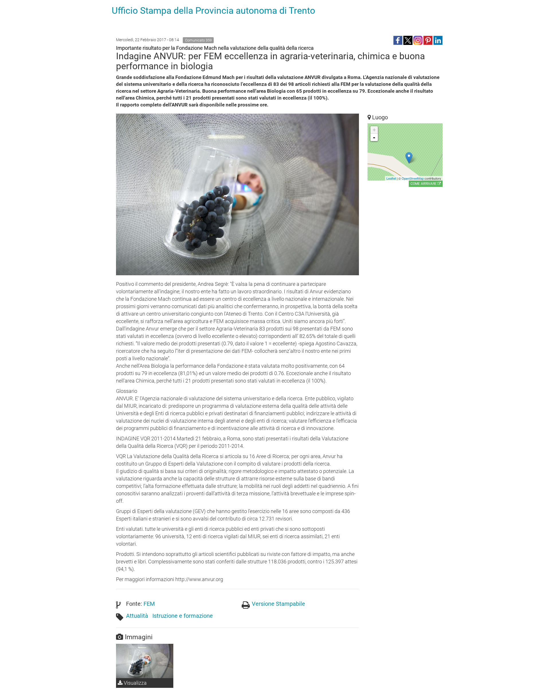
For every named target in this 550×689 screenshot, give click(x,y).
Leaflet (391, 178)
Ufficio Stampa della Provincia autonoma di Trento (213, 10)
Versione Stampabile (278, 603)
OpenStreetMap (413, 178)
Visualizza (135, 683)
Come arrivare (423, 184)
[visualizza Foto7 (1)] (144, 661)
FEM (149, 603)
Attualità (137, 615)
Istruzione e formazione (182, 615)
